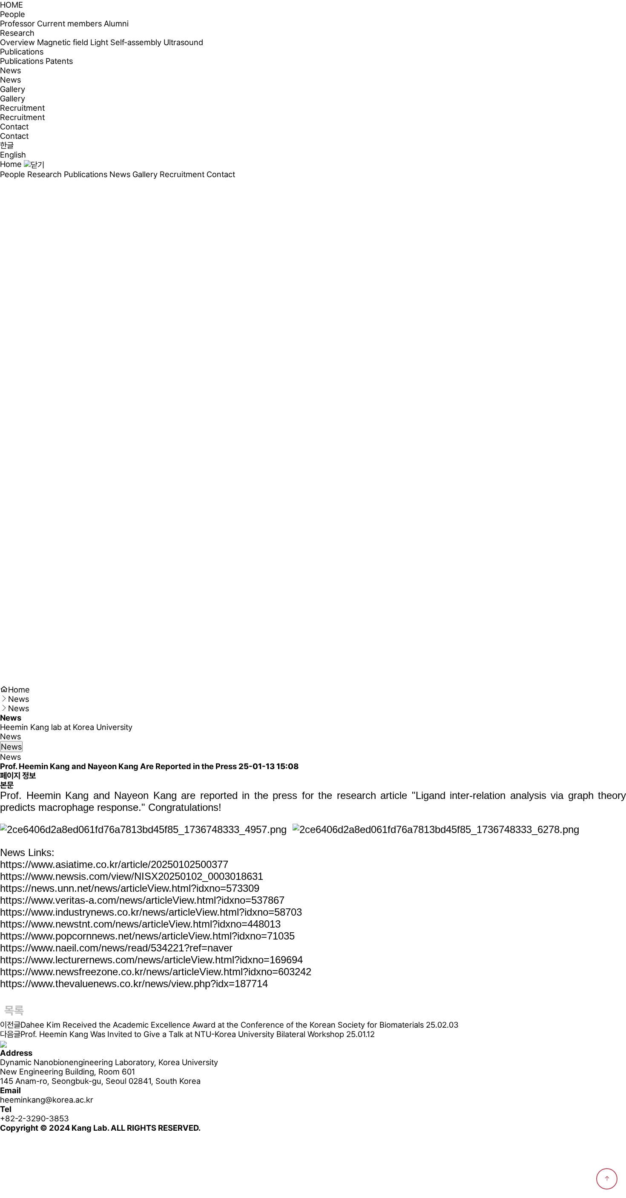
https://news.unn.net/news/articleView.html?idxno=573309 (129, 888)
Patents (59, 61)
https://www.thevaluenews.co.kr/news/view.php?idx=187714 (134, 983)
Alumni (116, 23)
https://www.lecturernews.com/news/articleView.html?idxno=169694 (151, 959)
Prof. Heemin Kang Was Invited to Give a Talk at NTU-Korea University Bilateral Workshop (182, 1034)
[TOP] (606, 1178)
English (13, 154)
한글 (7, 145)
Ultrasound (183, 42)
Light (99, 42)
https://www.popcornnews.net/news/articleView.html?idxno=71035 (147, 936)
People (12, 174)
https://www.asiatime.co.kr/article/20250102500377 (114, 864)
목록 (14, 1010)
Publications (21, 61)
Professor (17, 23)
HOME (11, 4)
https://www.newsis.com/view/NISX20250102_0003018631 (131, 876)
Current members (69, 23)
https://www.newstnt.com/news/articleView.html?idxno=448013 (140, 924)
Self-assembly (135, 42)
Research (44, 174)
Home (11, 164)
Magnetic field (62, 42)
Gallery (12, 98)
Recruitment (22, 117)
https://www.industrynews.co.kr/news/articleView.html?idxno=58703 (151, 912)
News (10, 79)
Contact (14, 136)
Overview (17, 42)
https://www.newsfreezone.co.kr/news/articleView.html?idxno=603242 (155, 971)
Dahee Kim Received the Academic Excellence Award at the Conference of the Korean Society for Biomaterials (222, 1024)
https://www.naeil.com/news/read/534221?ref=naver (116, 948)
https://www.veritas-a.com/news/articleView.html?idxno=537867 (142, 900)
